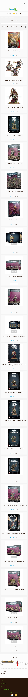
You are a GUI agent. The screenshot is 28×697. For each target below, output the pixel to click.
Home (2, 17)
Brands (6, 17)
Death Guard (11, 17)
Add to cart (13, 284)
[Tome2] (14, 9)
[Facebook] (1, 673)
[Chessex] (20, 663)
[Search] (17, 13)
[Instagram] (4, 673)
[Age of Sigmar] (7, 661)
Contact (24, 3)
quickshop (14, 46)
